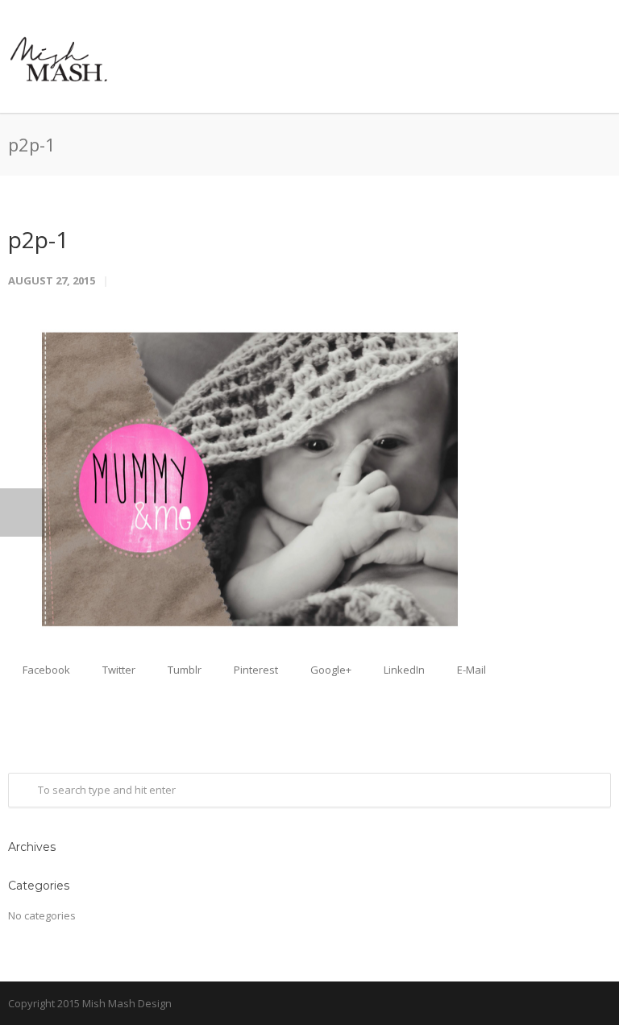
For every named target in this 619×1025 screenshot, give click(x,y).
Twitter (117, 669)
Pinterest (254, 669)
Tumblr (183, 669)
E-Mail (470, 669)
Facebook (45, 669)
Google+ (329, 669)
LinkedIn (403, 669)
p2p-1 (38, 239)
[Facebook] (595, 1004)
